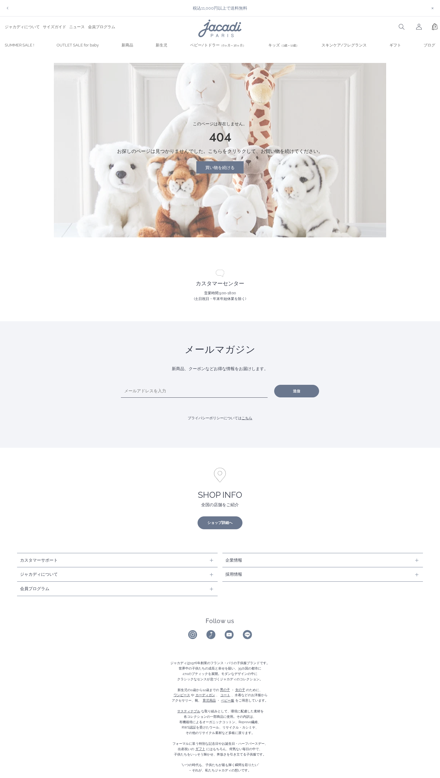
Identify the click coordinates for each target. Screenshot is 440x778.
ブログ (429, 45)
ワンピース (182, 695)
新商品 (127, 45)
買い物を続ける (220, 167)
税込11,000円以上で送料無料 (220, 7)
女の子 (240, 690)
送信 (296, 391)
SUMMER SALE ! (19, 45)
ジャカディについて (22, 27)
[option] (220, 8)
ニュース (77, 27)
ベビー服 (227, 700)
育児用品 (209, 700)
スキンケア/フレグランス (344, 45)
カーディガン (205, 695)
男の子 (225, 690)
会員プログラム (101, 27)
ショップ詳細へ (220, 523)
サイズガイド (54, 27)
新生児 (161, 45)
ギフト (395, 45)
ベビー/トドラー (218, 45)
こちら (247, 418)
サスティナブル (188, 711)
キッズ (283, 45)
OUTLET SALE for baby (78, 45)
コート (225, 695)
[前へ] (7, 8)
